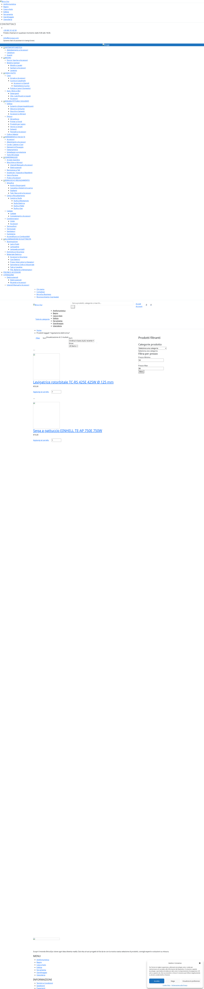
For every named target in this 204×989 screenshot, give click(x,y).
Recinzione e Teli (13, 170)
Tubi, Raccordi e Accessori (20, 193)
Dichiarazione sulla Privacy (179, 985)
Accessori (14, 98)
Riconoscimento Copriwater (48, 297)
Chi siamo (40, 289)
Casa (9, 75)
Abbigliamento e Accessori (17, 50)
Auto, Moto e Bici (13, 91)
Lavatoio (13, 70)
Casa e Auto (8, 9)
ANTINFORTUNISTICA (13, 47)
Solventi (13, 129)
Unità (12, 221)
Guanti (9, 55)
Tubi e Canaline (16, 267)
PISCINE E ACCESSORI (12, 272)
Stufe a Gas (18, 208)
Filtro (141, 372)
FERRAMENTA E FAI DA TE (15, 137)
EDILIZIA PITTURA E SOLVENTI (17, 101)
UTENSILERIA (8, 275)
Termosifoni (11, 226)
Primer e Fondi (16, 121)
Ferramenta (8, 14)
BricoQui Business (44, 294)
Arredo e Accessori (17, 78)
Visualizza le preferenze (191, 981)
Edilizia (6, 12)
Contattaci (41, 292)
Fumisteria (11, 234)
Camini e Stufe (16, 198)
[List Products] (98, 342)
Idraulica (10, 183)
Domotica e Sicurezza (15, 252)
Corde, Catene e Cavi (15, 144)
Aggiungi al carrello (41, 392)
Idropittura (14, 119)
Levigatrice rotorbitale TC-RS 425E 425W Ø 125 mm (73, 382)
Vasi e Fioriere (12, 175)
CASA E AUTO (10, 73)
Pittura (9, 116)
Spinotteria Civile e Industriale (22, 264)
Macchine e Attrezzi (15, 162)
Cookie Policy (166, 985)
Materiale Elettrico (14, 254)
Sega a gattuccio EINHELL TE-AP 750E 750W (67, 430)
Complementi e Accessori (20, 216)
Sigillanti (13, 190)
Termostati (11, 229)
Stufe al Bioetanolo (21, 201)
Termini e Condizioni (45, 983)
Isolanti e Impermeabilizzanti (21, 106)
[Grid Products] (95, 342)
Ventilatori (11, 231)
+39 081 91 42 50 (10, 30)
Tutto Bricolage (13, 155)
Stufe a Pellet (19, 206)
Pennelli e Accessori (18, 132)
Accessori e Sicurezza (18, 257)
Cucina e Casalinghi (18, 81)
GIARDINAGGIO (11, 157)
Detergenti (14, 93)
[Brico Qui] (4, 1)
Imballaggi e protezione (16, 152)
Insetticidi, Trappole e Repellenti (19, 172)
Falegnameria (12, 149)
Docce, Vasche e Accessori (17, 60)
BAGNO (8, 58)
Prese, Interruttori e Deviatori (22, 262)
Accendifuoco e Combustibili (18, 236)
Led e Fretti (14, 244)
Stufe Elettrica (19, 203)
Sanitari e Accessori (18, 68)
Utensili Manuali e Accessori (21, 165)
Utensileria (7, 19)
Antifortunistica (9, 4)
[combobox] (148, 351)
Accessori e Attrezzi (18, 114)
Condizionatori (13, 218)
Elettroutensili (15, 167)
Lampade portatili (17, 249)
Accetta (156, 981)
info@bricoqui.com (11, 38)
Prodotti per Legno (18, 124)
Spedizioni (41, 986)
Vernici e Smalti (16, 126)
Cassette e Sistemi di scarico (21, 188)
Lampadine (14, 247)
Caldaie (10, 211)
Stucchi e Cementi (17, 111)
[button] (200, 963)
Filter (37, 338)
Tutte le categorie (42, 319)
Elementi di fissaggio (15, 147)
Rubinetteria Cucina (21, 86)
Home (39, 330)
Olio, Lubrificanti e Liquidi (20, 96)
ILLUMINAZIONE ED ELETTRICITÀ (18, 239)
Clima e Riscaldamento (16, 195)
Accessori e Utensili (21, 83)
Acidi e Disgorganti (17, 185)
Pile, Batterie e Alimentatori (21, 270)
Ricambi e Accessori (18, 282)
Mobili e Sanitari (13, 63)
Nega (173, 981)
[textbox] (148, 351)
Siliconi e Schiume (17, 109)
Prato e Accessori (14, 178)
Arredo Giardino (13, 160)
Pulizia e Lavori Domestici (20, 88)
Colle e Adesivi (12, 134)
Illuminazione (12, 241)
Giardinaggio (8, 17)
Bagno (6, 7)
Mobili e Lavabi (16, 65)
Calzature (10, 52)
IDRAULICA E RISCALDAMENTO (17, 180)
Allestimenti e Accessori (16, 142)
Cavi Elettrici (15, 259)
